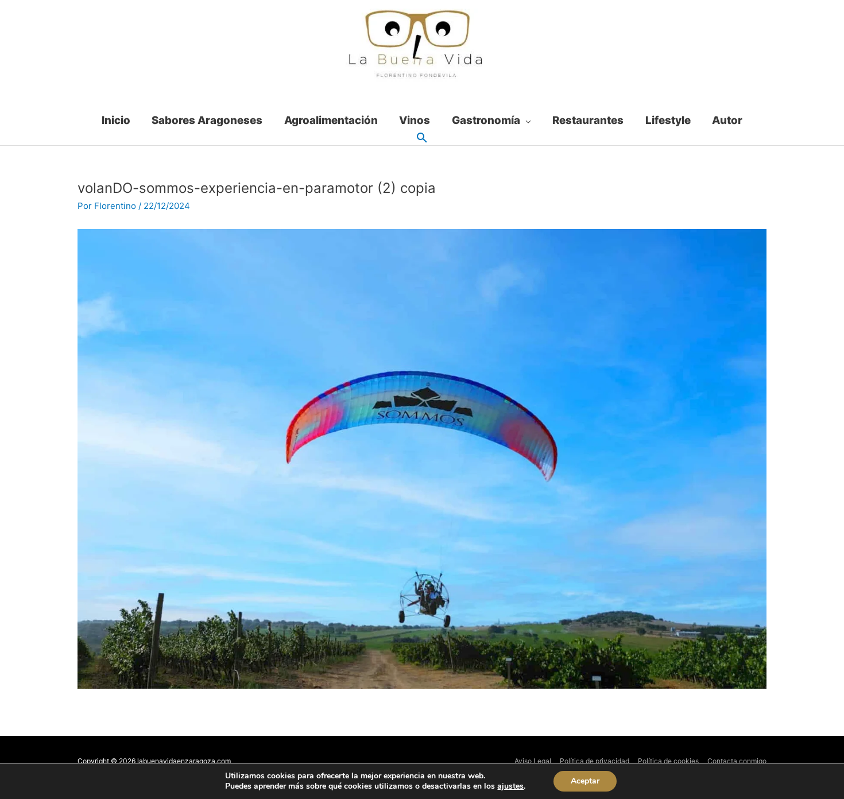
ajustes (510, 786)
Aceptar (585, 780)
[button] (422, 138)
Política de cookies (668, 761)
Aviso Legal (532, 761)
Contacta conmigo (736, 761)
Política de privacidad (594, 761)
